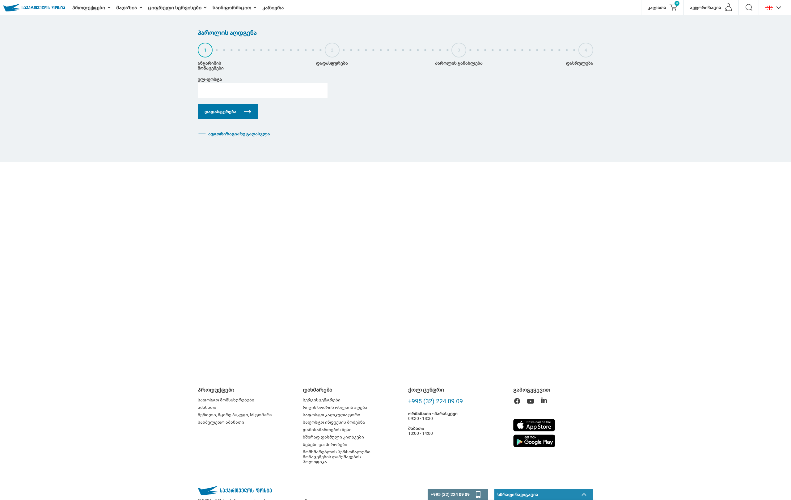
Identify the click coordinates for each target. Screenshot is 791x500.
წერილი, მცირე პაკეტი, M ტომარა (235, 414)
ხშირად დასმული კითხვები (333, 436)
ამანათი (207, 407)
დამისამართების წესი (327, 429)
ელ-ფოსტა (210, 79)
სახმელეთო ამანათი (221, 422)
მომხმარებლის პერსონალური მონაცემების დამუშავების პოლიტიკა (336, 456)
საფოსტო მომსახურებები (226, 399)
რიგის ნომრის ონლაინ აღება (335, 407)
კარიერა (273, 8)
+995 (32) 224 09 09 (435, 401)
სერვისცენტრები (322, 399)
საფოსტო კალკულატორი (331, 414)
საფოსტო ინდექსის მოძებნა (334, 422)
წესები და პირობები (325, 444)
